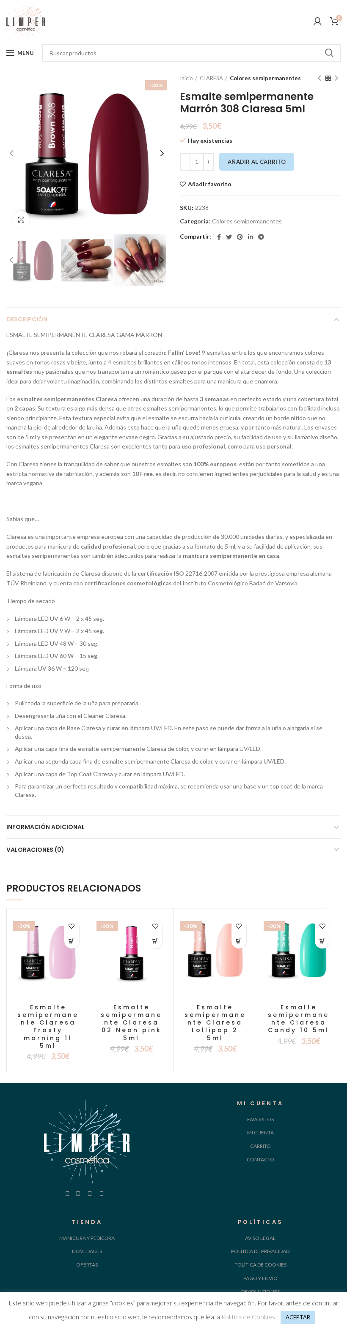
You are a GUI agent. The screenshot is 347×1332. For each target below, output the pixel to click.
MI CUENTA (260, 1132)
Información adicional (45, 827)
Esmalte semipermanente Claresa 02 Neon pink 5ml (131, 1022)
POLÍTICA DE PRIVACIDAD (260, 1251)
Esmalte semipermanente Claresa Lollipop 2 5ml (215, 1022)
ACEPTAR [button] (298, 1317)
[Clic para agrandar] (21, 219)
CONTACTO (260, 1159)
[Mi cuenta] (317, 21)
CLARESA (211, 78)
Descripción (26, 319)
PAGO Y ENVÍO (260, 1278)
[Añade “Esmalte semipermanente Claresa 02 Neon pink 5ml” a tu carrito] (155, 941)
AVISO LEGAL (260, 1238)
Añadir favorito (209, 184)
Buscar (329, 53)
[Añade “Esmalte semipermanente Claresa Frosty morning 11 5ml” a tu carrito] (71, 941)
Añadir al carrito (257, 161)
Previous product (319, 78)
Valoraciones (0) (35, 849)
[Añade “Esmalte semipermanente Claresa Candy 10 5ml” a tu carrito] (322, 941)
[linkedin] (250, 236)
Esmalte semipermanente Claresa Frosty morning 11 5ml (48, 1026)
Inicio (186, 78)
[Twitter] (228, 236)
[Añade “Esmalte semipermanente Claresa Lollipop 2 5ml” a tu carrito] (238, 941)
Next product (336, 78)
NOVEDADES (87, 1251)
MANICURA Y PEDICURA (87, 1238)
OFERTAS (87, 1264)
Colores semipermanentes (265, 78)
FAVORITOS (260, 1119)
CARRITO (260, 1146)
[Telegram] (261, 236)
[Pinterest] (239, 236)
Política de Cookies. (248, 1317)
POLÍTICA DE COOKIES (260, 1264)
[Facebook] (219, 236)
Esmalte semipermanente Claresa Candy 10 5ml (298, 1018)
